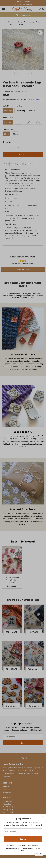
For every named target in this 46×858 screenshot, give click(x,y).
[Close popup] (43, 817)
